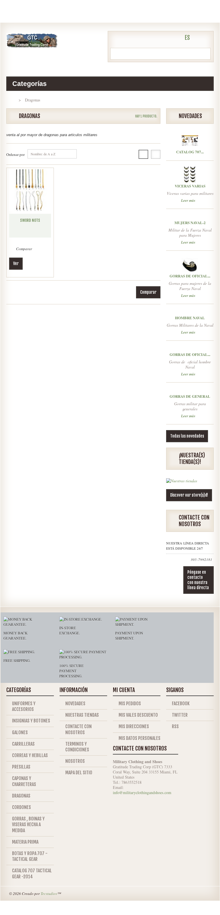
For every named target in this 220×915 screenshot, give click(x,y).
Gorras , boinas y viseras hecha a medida (28, 824)
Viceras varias (190, 186)
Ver (16, 263)
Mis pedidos (130, 703)
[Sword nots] (30, 190)
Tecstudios (49, 893)
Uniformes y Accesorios (24, 706)
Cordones (21, 807)
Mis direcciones (134, 726)
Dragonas (21, 796)
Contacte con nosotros (78, 729)
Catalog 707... (190, 151)
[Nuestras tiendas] (181, 483)
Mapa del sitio (78, 772)
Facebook (181, 703)
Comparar (24, 248)
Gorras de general (190, 396)
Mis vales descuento (138, 715)
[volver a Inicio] (12, 100)
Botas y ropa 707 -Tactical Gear (30, 856)
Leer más (188, 200)
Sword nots (30, 220)
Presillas (21, 767)
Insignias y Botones (31, 721)
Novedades (75, 703)
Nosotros (75, 761)
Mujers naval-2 (190, 222)
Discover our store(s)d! (189, 495)
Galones (20, 732)
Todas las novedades (187, 436)
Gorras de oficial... (190, 354)
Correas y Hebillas (30, 755)
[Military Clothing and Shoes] (32, 40)
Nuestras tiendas (82, 715)
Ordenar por (15, 154)
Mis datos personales (139, 738)
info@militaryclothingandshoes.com (142, 792)
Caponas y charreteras (24, 781)
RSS (175, 726)
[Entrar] (175, 38)
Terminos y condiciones (77, 747)
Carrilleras (23, 744)
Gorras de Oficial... (190, 276)
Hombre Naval (190, 317)
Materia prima (25, 842)
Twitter (180, 715)
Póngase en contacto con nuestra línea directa (198, 580)
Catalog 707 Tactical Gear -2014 (32, 873)
